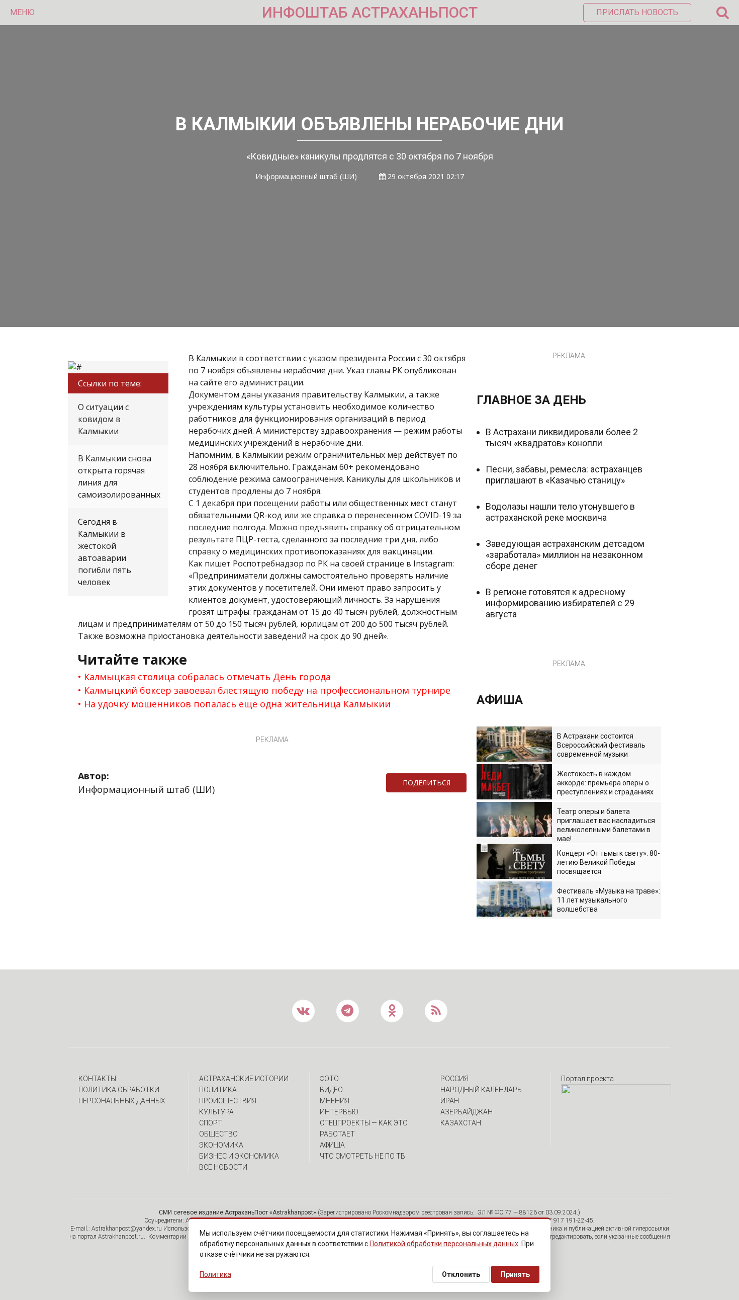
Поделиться (426, 782)
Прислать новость (637, 12)
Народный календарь (481, 1090)
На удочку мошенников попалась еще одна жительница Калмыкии (237, 704)
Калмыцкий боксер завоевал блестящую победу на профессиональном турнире (267, 690)
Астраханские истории (244, 1079)
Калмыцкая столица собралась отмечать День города (207, 677)
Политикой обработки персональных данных (443, 1244)
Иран (449, 1101)
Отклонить (461, 1274)
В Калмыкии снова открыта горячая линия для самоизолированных (119, 476)
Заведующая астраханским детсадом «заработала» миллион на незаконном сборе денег (565, 554)
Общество (218, 1134)
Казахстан (460, 1123)
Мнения (334, 1101)
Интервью (339, 1112)
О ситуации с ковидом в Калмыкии (103, 419)
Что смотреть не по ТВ (362, 1156)
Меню (22, 12)
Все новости (223, 1167)
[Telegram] (472, 783)
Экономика (221, 1145)
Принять (515, 1274)
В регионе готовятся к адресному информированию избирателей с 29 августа (560, 603)
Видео (331, 1090)
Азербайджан (466, 1112)
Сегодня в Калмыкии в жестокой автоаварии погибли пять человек (104, 552)
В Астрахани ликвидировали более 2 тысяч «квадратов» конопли (562, 437)
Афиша (332, 1145)
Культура (216, 1112)
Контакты (97, 1079)
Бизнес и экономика (239, 1156)
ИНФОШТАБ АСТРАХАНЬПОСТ (370, 12)
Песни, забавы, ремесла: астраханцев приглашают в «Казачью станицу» (564, 474)
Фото (329, 1079)
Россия (454, 1079)
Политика (218, 1090)
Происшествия (227, 1101)
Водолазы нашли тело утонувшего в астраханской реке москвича (560, 512)
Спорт (210, 1123)
